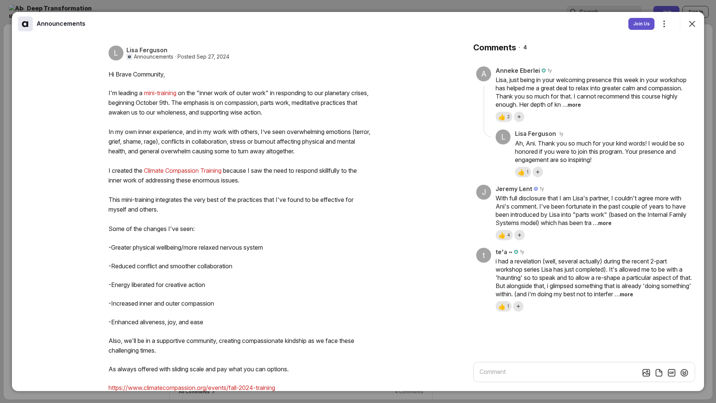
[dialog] (358, 201)
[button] (504, 117)
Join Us (641, 23)
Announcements (153, 57)
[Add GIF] (672, 373)
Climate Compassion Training (183, 170)
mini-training (160, 93)
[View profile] (25, 23)
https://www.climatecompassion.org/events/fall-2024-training (192, 387)
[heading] (61, 23)
